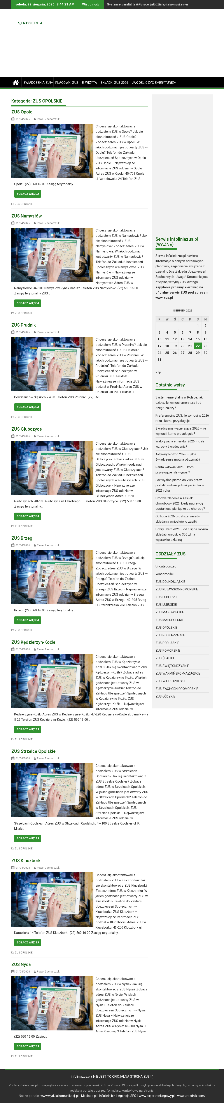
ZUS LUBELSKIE (167, 597)
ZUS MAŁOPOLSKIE (170, 620)
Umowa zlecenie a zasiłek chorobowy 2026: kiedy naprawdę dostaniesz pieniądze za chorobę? (180, 503)
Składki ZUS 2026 (114, 83)
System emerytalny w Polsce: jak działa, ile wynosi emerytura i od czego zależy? (179, 402)
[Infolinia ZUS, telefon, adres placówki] (15, 82)
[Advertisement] (144, 44)
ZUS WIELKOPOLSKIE (171, 681)
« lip (158, 372)
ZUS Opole (21, 112)
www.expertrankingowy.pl (157, 1096)
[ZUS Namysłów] (52, 230)
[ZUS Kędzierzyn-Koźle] (52, 657)
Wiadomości (164, 574)
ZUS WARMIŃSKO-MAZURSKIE (178, 673)
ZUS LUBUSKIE (166, 605)
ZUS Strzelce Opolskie (33, 751)
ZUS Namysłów (26, 216)
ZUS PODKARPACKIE (171, 635)
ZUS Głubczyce (26, 429)
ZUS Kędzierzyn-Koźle (33, 642)
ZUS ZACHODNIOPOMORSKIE (177, 689)
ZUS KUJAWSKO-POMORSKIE (177, 589)
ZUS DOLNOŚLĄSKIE (170, 582)
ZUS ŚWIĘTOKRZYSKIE (172, 666)
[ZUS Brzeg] (52, 553)
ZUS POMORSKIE (168, 650)
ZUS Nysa (21, 964)
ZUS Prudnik (23, 325)
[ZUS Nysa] (52, 979)
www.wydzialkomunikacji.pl (59, 1096)
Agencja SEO (127, 1096)
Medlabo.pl (88, 1096)
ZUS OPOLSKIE (24, 203)
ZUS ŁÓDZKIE (165, 696)
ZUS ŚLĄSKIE (165, 658)
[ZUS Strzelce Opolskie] (52, 766)
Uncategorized (166, 566)
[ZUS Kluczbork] (52, 875)
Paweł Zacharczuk (48, 119)
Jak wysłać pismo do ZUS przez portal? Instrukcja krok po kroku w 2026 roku (180, 485)
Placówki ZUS (66, 83)
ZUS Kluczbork (25, 860)
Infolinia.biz (107, 1096)
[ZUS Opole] (52, 126)
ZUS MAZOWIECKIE (170, 612)
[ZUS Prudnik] (52, 339)
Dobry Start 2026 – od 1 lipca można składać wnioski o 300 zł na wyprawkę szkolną (182, 534)
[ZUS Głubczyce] (52, 443)
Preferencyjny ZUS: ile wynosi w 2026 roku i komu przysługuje (151, 4)
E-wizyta (89, 83)
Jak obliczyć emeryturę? (153, 83)
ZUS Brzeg (21, 538)
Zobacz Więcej (27, 193)
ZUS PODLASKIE (167, 643)
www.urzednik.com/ (191, 1096)
